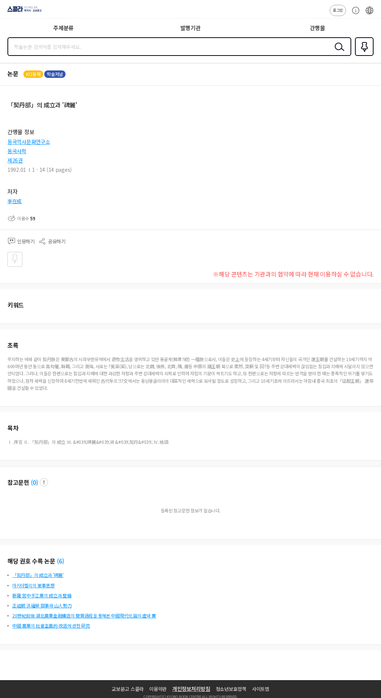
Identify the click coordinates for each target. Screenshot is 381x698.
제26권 (15, 160)
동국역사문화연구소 (28, 141)
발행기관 (190, 28)
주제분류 (63, 28)
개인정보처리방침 (191, 688)
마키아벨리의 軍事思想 (33, 585)
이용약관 (158, 688)
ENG (369, 14)
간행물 (317, 28)
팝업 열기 (44, 482)
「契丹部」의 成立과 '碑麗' (38, 575)
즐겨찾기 (363, 55)
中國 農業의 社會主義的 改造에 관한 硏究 (51, 625)
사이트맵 (260, 688)
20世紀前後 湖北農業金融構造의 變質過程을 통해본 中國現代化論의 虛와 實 (84, 615)
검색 (338, 52)
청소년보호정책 (231, 688)
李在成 (14, 201)
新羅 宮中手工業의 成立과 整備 (41, 595)
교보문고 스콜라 (128, 688)
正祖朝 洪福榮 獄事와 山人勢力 (42, 605)
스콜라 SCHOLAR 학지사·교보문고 (23, 11)
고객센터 (354, 14)
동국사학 (16, 151)
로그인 (338, 10)
